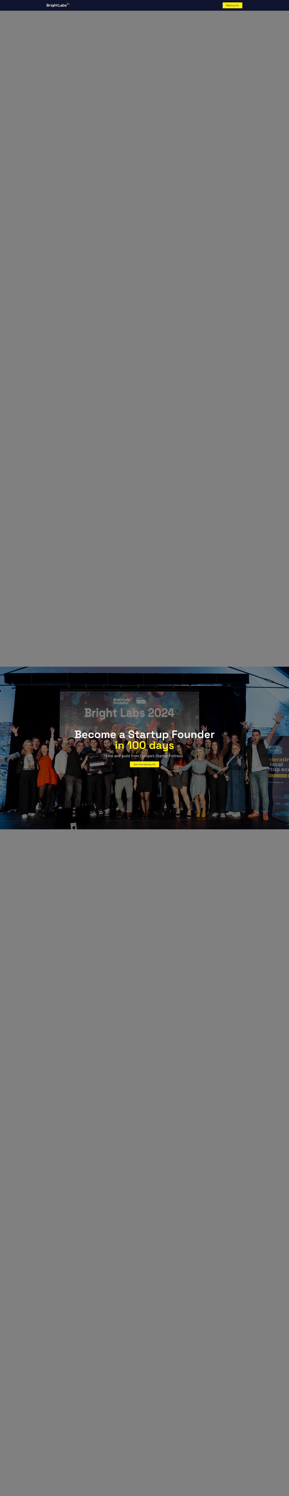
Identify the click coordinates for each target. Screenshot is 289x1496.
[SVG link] (58, 4)
